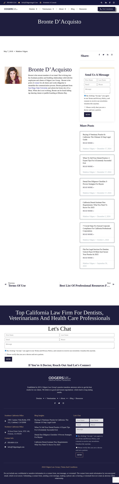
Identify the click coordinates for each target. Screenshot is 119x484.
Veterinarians (46, 9)
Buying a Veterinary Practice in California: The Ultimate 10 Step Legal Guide (97, 137)
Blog (73, 9)
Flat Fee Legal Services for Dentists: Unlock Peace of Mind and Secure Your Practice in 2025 (96, 251)
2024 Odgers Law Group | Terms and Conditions (59, 467)
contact (36, 83)
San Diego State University (38, 88)
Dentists (32, 9)
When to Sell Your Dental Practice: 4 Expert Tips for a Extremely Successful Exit (97, 160)
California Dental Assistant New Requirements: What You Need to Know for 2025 (95, 204)
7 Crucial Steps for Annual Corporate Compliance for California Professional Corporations (97, 228)
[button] (101, 2)
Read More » (88, 143)
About (61, 9)
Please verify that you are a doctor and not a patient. (25, 354)
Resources (83, 9)
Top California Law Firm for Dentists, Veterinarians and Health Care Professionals (59, 315)
